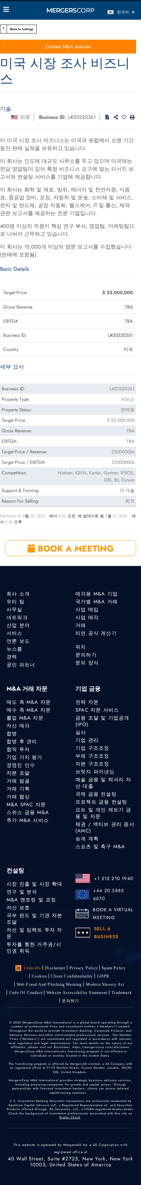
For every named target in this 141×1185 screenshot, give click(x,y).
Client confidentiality (72, 976)
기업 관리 (87, 740)
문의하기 (86, 655)
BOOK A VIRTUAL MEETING (113, 913)
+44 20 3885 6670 (108, 894)
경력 (12, 657)
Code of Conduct (26, 992)
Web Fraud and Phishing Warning (49, 984)
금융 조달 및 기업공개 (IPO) (102, 721)
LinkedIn (32, 968)
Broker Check (69, 1117)
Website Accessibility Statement (77, 992)
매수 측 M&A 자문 (29, 710)
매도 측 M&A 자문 (29, 702)
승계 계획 (87, 838)
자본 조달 (18, 773)
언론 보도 (18, 641)
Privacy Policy (84, 968)
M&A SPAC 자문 (26, 804)
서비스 (15, 633)
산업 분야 (18, 625)
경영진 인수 (21, 765)
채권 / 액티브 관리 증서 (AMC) (104, 827)
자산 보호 (18, 907)
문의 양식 (87, 662)
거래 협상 (18, 796)
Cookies (39, 976)
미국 (25, 117)
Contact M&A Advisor (68, 46)
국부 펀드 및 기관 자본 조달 (35, 918)
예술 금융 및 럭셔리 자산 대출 (103, 782)
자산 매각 (18, 725)
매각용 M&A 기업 (96, 594)
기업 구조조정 (92, 748)
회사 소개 (18, 594)
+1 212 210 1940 (113, 878)
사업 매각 (87, 617)
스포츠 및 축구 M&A (100, 846)
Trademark (121, 992)
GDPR (103, 976)
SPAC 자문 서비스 (97, 710)
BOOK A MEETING (74, 548)
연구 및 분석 (22, 892)
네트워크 (17, 617)
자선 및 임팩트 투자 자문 (35, 933)
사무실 (15, 609)
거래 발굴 (18, 781)
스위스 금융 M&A (28, 812)
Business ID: (52, 117)
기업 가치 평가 (25, 757)
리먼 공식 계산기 (96, 633)
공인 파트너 (21, 664)
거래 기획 (18, 789)
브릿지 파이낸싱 (95, 771)
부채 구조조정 (92, 756)
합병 (12, 733)
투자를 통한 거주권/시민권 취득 (34, 947)
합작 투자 (18, 749)
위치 (80, 647)
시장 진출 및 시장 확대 (35, 884)
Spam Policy (114, 968)
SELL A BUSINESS (106, 932)
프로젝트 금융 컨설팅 (101, 802)
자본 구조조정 (92, 764)
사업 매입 (87, 609)
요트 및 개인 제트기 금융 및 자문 (103, 813)
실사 (80, 732)
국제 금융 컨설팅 (96, 794)
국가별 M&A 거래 (96, 601)
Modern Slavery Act (105, 984)
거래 (80, 625)
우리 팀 (16, 601)
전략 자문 (87, 702)
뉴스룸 (15, 649)
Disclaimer (55, 968)
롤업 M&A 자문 (25, 718)
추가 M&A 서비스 (28, 820)
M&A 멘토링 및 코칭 (31, 899)
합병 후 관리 (22, 741)
